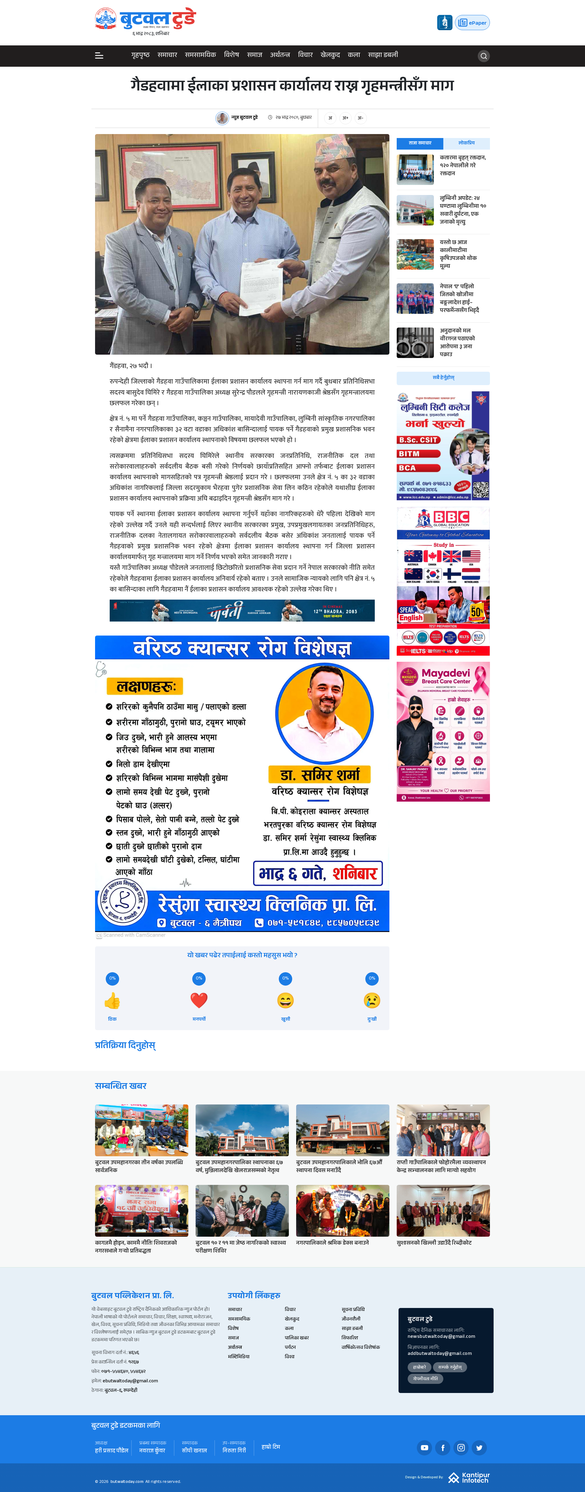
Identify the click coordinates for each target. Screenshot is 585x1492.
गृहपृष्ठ (140, 56)
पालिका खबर (297, 1338)
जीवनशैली (351, 1320)
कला (354, 56)
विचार (305, 56)
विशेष (231, 56)
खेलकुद (330, 56)
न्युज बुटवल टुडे (245, 118)
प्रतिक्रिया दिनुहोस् (125, 1046)
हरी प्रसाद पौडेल (111, 1452)
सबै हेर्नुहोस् (443, 378)
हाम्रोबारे (419, 1368)
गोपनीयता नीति (425, 1379)
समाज (254, 56)
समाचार (167, 56)
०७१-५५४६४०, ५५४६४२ (123, 1372)
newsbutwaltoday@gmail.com (441, 1337)
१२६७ (133, 1363)
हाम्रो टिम (271, 1448)
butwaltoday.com (127, 1482)
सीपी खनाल (194, 1452)
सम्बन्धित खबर (121, 1087)
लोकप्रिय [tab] (467, 143)
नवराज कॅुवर (152, 1452)
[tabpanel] (443, 269)
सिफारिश (350, 1338)
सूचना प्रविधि (353, 1310)
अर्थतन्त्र (280, 56)
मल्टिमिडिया (239, 1357)
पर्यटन (290, 1348)
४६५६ (134, 1353)
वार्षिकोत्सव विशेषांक (361, 1348)
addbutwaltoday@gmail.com (440, 1354)
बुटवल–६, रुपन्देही (121, 1391)
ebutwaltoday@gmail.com (130, 1381)
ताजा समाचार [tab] (420, 143)
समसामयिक (200, 56)
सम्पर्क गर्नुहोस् (450, 1368)
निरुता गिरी (234, 1452)
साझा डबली (383, 56)
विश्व (289, 1357)
